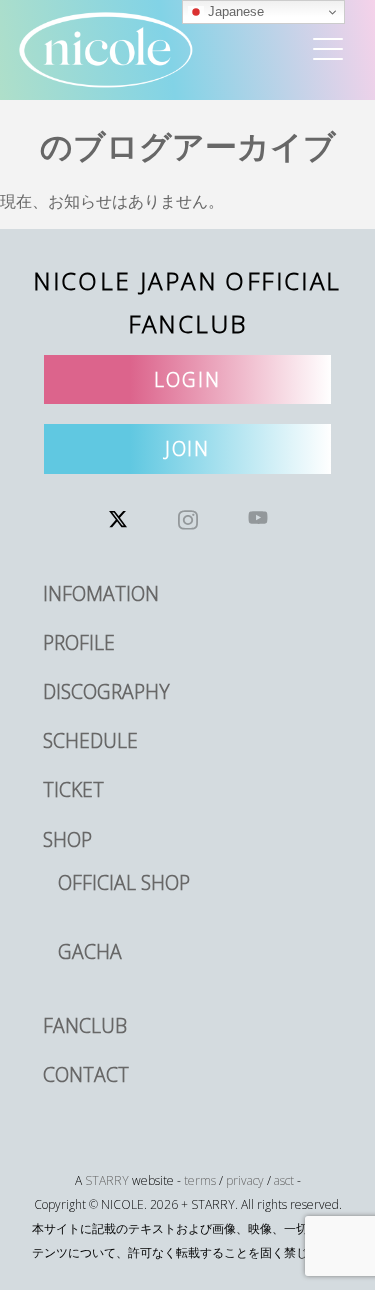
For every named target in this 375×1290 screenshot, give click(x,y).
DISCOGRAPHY (106, 691)
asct (284, 1180)
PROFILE (79, 642)
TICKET (73, 789)
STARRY (107, 1180)
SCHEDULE (90, 740)
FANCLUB (85, 1025)
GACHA (90, 951)
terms (200, 1180)
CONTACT (86, 1074)
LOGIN (187, 379)
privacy (245, 1180)
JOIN (188, 448)
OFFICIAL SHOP (124, 882)
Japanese (234, 11)
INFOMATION (101, 593)
